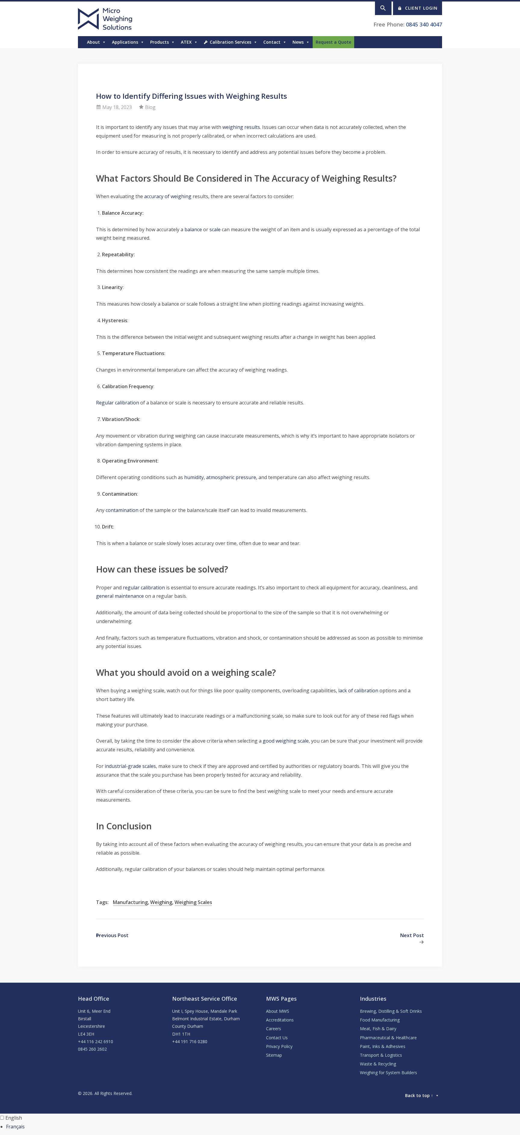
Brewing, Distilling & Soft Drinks (391, 1011)
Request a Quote (333, 42)
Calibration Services (230, 42)
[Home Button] (81, 42)
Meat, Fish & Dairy (378, 1028)
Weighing (161, 902)
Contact (271, 42)
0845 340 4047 (424, 24)
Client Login (421, 8)
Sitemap (274, 1055)
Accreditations (280, 1020)
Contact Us (277, 1037)
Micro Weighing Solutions (106, 19)
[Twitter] (433, 42)
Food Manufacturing (380, 1020)
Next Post (412, 935)
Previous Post (112, 935)
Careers (273, 1028)
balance (193, 229)
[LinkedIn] (439, 42)
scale (215, 229)
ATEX (186, 42)
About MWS (277, 1011)
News (298, 42)
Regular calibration (117, 402)
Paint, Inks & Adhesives (382, 1046)
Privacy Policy (279, 1046)
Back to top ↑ (419, 1095)
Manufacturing (130, 902)
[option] (263, 1126)
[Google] (427, 42)
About (93, 42)
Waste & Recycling (378, 1064)
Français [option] (15, 1126)
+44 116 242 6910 (95, 1041)
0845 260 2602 (92, 1049)
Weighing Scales (193, 902)
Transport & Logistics (381, 1055)
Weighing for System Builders (388, 1072)
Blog (150, 107)
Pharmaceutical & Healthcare (388, 1037)
